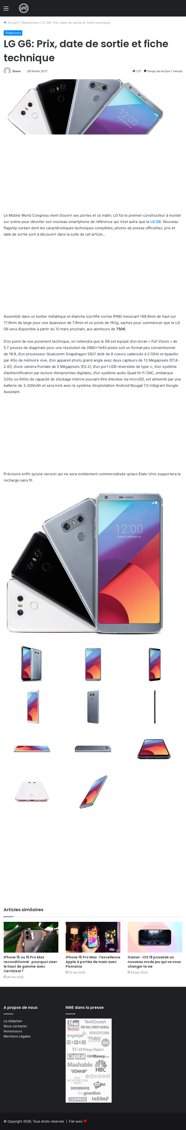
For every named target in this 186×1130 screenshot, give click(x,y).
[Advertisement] (93, 176)
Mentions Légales (17, 1036)
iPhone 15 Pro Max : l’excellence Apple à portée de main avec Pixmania (93, 962)
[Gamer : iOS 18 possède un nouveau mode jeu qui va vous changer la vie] (155, 937)
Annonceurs (13, 1031)
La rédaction (13, 1021)
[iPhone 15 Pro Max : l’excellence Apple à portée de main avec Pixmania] (93, 937)
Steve (16, 71)
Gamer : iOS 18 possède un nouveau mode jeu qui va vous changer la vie (154, 962)
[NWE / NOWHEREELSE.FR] (24, 8)
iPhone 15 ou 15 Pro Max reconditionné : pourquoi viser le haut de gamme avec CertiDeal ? (30, 964)
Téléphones (30, 22)
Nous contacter (15, 1026)
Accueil (12, 22)
